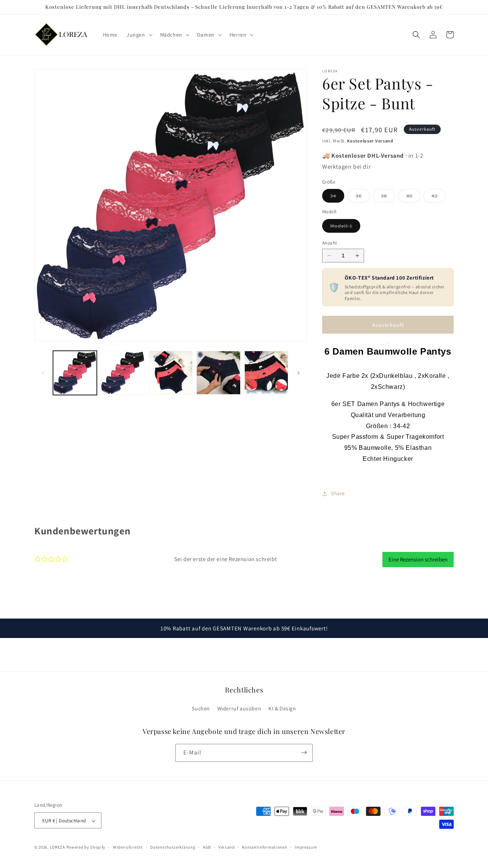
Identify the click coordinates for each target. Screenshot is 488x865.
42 (439, 197)
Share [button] (338, 493)
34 (337, 197)
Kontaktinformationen (264, 847)
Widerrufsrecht (128, 847)
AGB (207, 847)
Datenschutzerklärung (172, 847)
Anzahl (329, 243)
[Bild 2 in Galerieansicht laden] (122, 373)
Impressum (306, 847)
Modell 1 (345, 227)
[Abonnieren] (303, 752)
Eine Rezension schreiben (418, 559)
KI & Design (282, 708)
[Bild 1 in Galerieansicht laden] (75, 373)
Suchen (201, 708)
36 (363, 197)
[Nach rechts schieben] (298, 373)
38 (388, 197)
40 (413, 197)
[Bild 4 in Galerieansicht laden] (218, 373)
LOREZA (57, 847)
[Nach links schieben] (42, 373)
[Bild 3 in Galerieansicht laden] (171, 373)
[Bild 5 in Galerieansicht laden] (266, 373)
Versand (226, 847)
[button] (139, 35)
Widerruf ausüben (239, 708)
